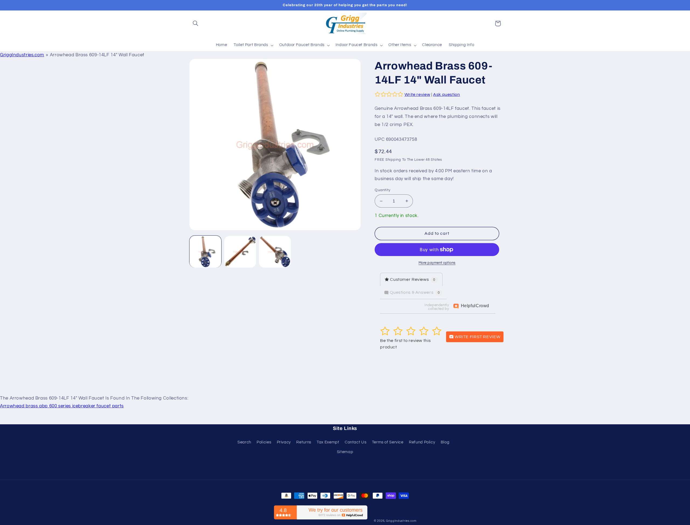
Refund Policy (422, 442)
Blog (445, 442)
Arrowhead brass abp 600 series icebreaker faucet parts (62, 406)
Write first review (477, 337)
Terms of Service (387, 442)
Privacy (284, 442)
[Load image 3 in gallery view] (275, 252)
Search (244, 442)
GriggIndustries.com (22, 54)
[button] (195, 23)
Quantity (382, 190)
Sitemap (345, 452)
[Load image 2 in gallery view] (240, 252)
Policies (264, 442)
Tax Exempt (328, 442)
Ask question (446, 94)
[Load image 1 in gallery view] (205, 252)
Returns (303, 442)
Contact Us (355, 442)
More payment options (437, 263)
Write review (417, 94)
